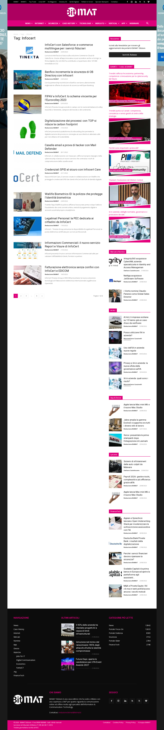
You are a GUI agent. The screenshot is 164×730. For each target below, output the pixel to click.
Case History (68, 23)
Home (16, 34)
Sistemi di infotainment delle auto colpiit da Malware (135, 464)
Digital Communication (25, 660)
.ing (15, 671)
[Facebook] (127, 2)
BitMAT (16, 2)
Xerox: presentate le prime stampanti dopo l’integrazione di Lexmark (136, 438)
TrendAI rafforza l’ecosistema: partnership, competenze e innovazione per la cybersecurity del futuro (128, 76)
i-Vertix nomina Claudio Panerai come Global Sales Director (136, 294)
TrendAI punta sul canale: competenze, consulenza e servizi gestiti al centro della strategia (126, 113)
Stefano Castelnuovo (131, 271)
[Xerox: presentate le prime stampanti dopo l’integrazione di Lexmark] (115, 440)
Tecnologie (85, 23)
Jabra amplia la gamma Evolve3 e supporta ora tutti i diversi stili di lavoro (137, 423)
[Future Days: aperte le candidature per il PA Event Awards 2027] (67, 664)
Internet (39, 23)
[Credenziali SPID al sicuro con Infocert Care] (28, 177)
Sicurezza (53, 23)
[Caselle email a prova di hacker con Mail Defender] (28, 153)
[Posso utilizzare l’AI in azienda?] (115, 337)
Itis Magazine (52, 2)
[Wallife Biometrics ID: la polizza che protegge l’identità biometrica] (28, 202)
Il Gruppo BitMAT (144, 722)
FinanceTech (19, 675)
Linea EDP (42, 2)
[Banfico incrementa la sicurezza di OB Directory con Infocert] (28, 79)
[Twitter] (144, 2)
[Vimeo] (148, 2)
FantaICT (20, 668)
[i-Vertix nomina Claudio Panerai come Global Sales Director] (115, 296)
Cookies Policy (118, 722)
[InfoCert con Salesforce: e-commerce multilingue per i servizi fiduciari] (28, 52)
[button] (147, 23)
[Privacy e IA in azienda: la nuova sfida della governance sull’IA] (115, 368)
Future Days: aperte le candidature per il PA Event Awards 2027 (88, 662)
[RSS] (140, 2)
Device (16, 648)
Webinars (134, 23)
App (123, 23)
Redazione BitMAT (52, 52)
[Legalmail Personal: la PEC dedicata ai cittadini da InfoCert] (28, 226)
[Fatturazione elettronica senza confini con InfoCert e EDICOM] (28, 275)
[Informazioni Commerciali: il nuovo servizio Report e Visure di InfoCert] (28, 250)
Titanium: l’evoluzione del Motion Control (126, 180)
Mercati (17, 637)
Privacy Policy (131, 722)
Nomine (17, 641)
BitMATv (24, 2)
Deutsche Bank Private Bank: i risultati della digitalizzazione (134, 541)
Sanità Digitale (74, 2)
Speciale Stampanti (102, 2)
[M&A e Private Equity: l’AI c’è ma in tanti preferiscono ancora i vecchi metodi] (115, 590)
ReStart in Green (87, 2)
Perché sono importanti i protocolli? (124, 148)
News (27, 23)
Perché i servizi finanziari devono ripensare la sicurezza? (135, 556)
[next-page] (42, 296)
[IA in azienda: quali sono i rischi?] (115, 383)
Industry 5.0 (63, 2)
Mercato (99, 23)
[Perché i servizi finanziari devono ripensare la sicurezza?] (115, 558)
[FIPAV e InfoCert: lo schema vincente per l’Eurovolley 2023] (28, 104)
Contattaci (114, 2)
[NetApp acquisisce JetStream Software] (115, 280)
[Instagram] (132, 2)
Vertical (113, 23)
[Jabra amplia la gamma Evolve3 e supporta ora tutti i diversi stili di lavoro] (115, 424)
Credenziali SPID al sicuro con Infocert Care (73, 169)
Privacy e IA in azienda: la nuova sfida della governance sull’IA (136, 366)
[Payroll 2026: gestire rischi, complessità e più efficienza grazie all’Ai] (115, 481)
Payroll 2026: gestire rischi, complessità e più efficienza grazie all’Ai (137, 479)
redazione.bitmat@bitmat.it (70, 712)
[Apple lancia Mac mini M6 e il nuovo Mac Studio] (115, 409)
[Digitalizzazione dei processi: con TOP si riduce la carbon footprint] (28, 128)
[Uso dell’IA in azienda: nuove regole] (115, 352)
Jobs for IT (20, 656)
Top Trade (32, 2)
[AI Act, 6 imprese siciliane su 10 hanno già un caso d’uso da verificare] (115, 322)
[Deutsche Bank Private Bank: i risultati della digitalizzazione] (115, 543)
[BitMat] (82, 12)
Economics (20, 664)
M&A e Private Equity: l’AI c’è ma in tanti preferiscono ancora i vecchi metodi (137, 589)
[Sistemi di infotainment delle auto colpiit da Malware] (115, 466)
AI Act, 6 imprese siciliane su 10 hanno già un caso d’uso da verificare (136, 320)
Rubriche (17, 652)
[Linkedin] (136, 2)
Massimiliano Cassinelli (133, 338)
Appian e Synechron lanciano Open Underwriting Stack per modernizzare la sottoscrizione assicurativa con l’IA (137, 524)
